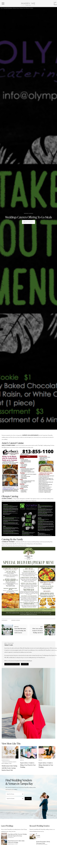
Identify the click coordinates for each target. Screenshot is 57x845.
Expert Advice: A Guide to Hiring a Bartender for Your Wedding (46, 765)
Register (55, 4)
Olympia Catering (7, 498)
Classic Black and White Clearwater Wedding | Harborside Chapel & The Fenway (17, 835)
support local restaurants (30, 435)
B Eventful (38, 834)
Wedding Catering (28, 213)
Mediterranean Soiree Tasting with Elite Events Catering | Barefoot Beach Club (9, 768)
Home (2, 8)
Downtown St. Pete (13, 844)
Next (41, 626)
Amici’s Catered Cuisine (8, 445)
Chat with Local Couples (12, 664)
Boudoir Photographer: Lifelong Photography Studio (43, 842)
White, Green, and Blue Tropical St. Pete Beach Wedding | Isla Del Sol (37, 630)
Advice (22, 760)
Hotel (10, 763)
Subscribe (24, 664)
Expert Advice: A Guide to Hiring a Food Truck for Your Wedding (28, 765)
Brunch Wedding (5, 763)
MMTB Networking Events (9, 762)
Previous (16, 626)
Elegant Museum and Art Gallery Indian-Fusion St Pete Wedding (16, 841)
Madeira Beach (6, 760)
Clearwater (11, 837)
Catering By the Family (8, 541)
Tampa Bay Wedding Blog (7, 8)
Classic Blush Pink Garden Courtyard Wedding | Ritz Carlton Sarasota (20, 630)
